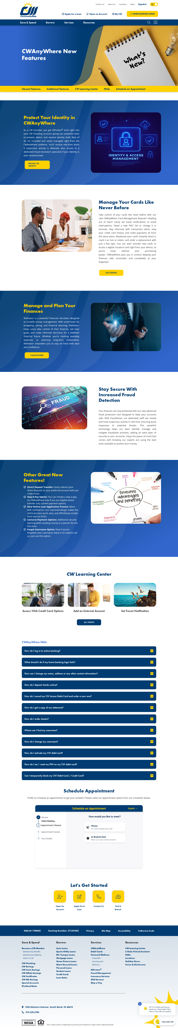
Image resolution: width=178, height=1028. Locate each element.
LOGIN (144, 14)
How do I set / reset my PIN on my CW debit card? (50, 764)
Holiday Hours (132, 961)
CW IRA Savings (30, 979)
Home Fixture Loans (66, 961)
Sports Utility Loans (66, 951)
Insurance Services (100, 976)
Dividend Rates (29, 986)
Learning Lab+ (98, 961)
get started (111, 272)
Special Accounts (30, 982)
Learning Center (86, 89)
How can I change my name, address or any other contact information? (61, 673)
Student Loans (63, 971)
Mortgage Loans (64, 958)
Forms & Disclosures (135, 964)
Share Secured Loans (66, 964)
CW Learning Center (135, 948)
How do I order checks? (36, 718)
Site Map (106, 930)
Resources (89, 22)
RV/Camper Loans (65, 954)
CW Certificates (29, 976)
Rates (132, 4)
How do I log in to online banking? (42, 650)
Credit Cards (62, 974)
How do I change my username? (41, 741)
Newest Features (31, 89)
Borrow (50, 22)
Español (142, 4)
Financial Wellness (100, 954)
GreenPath (96, 958)
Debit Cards (97, 951)
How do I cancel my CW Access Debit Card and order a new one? (58, 696)
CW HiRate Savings (31, 973)
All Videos (89, 622)
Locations (123, 4)
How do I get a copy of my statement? (43, 707)
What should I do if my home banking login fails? (49, 662)
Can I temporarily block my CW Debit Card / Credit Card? (54, 775)
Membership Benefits (31, 951)
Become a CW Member (33, 948)
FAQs (107, 89)
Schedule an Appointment (130, 89)
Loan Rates (61, 977)
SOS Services (97, 979)
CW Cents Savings (31, 969)
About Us (111, 4)
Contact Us (100, 4)
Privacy (90, 930)
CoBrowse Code (146, 930)
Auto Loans (62, 948)
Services (69, 22)
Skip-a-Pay (96, 982)
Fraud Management (101, 973)
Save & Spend (28, 22)
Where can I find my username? (40, 730)
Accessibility (124, 930)
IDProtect (96, 969)
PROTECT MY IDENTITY (33, 164)
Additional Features (58, 89)
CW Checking (28, 963)
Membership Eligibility (32, 955)
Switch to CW (28, 958)
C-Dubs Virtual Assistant (137, 951)
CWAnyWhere (36, 355)
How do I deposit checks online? (41, 684)
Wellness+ (96, 965)
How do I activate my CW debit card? (43, 753)
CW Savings (28, 966)
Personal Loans (64, 967)
